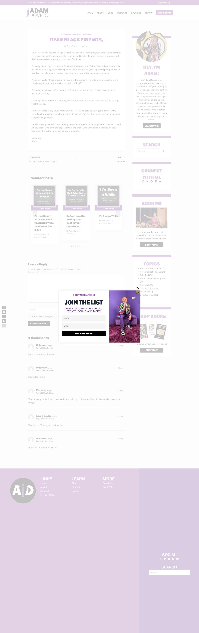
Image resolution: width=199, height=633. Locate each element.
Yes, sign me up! (84, 333)
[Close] (137, 288)
